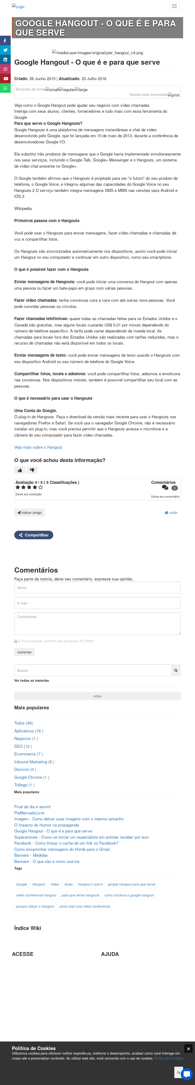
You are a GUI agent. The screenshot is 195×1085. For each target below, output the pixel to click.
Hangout (38, 884)
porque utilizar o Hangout (35, 906)
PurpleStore (22, 1017)
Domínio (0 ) (25, 769)
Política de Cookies (168, 1058)
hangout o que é (90, 884)
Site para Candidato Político (126, 1011)
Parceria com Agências (121, 964)
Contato (108, 1026)
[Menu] (174, 6)
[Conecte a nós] (3, 59)
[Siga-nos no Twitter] (3, 50)
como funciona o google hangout (129, 895)
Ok (178, 1072)
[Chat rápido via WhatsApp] (3, 88)
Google (21, 884)
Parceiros (20, 964)
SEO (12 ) (23, 746)
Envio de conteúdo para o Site (127, 988)
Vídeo (54, 884)
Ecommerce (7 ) (28, 754)
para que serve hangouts (80, 895)
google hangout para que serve (131, 884)
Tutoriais (19, 1024)
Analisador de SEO (29, 972)
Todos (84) (23, 723)
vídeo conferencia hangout (36, 895)
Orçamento (111, 1003)
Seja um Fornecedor (30, 1009)
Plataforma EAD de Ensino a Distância (46, 1001)
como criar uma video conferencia (84, 906)
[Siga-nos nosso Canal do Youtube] (3, 78)
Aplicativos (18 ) (28, 731)
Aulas (68, 884)
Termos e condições (30, 1040)
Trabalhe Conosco (28, 994)
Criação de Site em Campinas (127, 972)
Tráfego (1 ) (24, 785)
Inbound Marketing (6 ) (34, 761)
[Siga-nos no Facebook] (3, 40)
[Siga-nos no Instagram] (3, 69)
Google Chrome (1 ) (31, 777)
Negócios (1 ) (26, 738)
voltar (173, 512)
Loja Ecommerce (27, 1032)
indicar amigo (31, 512)
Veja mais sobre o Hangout (38, 447)
